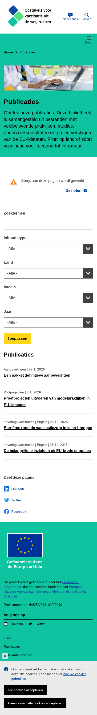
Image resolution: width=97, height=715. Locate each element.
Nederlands (70, 17)
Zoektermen (14, 213)
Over (7, 638)
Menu (88, 42)
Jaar (8, 312)
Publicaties (12, 646)
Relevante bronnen (18, 655)
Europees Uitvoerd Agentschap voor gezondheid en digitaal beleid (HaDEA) (45, 591)
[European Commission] (32, 17)
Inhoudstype (15, 238)
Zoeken (86, 19)
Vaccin (10, 287)
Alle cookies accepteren (25, 690)
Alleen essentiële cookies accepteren (35, 703)
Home (8, 52)
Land (8, 262)
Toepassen (17, 338)
